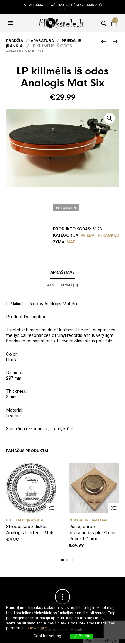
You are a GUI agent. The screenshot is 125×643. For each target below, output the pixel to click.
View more (37, 628)
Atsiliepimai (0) (62, 285)
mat (70, 242)
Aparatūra (42, 40)
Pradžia (14, 40)
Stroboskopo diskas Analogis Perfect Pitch (29, 529)
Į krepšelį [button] (51, 508)
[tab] (62, 272)
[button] (11, 23)
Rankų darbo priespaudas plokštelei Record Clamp (92, 532)
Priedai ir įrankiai (99, 235)
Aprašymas (62, 272)
